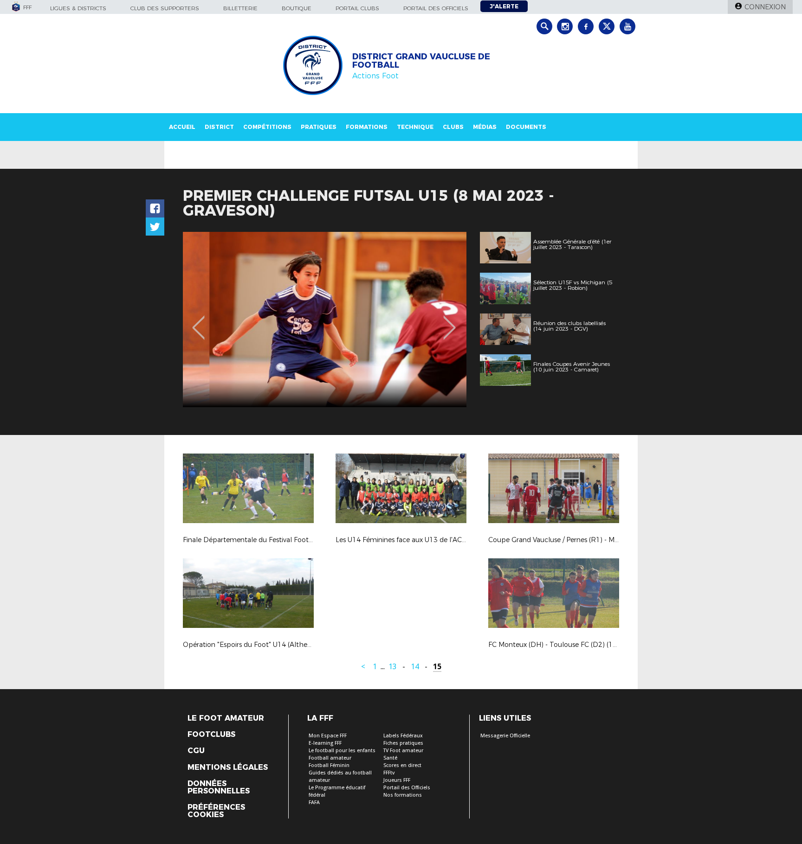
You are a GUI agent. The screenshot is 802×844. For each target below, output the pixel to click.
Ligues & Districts (78, 8)
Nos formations (402, 795)
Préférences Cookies (216, 811)
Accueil (182, 126)
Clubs (453, 126)
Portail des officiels (435, 8)
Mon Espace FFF (328, 736)
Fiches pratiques (403, 743)
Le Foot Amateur (226, 718)
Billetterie (240, 8)
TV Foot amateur (403, 751)
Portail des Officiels (406, 788)
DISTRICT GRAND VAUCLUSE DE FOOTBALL (421, 60)
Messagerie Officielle (505, 736)
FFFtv (389, 773)
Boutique (296, 8)
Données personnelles (219, 787)
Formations (367, 126)
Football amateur (330, 758)
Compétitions (267, 126)
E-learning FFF (325, 743)
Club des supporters (164, 8)
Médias (485, 126)
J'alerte (504, 6)
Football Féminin (329, 765)
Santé (390, 758)
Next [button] (449, 321)
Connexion (765, 7)
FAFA (314, 802)
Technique (415, 126)
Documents (526, 126)
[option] (324, 319)
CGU (196, 750)
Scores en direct (402, 765)
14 (415, 666)
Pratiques (318, 126)
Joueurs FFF (396, 780)
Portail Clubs (357, 8)
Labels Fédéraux (403, 736)
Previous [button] (198, 321)
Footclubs (211, 734)
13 (392, 666)
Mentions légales (228, 767)
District (219, 126)
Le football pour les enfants (342, 751)
